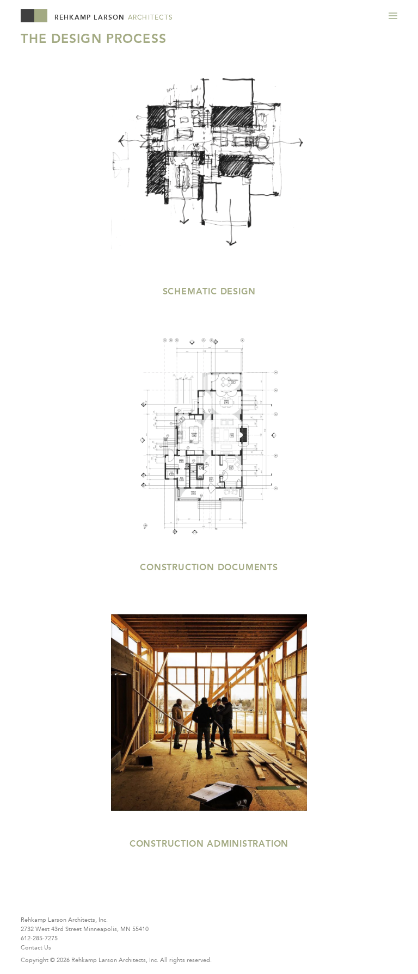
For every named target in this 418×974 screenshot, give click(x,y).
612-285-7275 (39, 938)
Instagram (92, 901)
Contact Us (36, 947)
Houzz (29, 901)
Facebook (50, 901)
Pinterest (70, 901)
